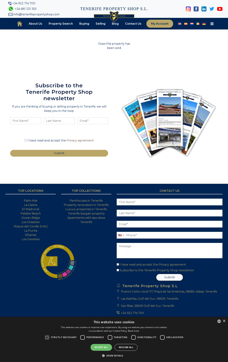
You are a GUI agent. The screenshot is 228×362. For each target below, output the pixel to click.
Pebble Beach (30, 213)
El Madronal (30, 209)
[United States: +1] (121, 235)
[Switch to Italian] (198, 23)
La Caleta (30, 205)
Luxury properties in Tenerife (86, 209)
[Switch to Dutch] (192, 23)
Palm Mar (31, 200)
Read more (133, 330)
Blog (115, 23)
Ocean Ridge (30, 217)
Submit (169, 277)
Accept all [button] (101, 347)
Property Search (61, 23)
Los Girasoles (31, 222)
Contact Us (133, 23)
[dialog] (114, 339)
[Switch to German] (204, 23)
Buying (84, 23)
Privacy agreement (80, 140)
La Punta (30, 230)
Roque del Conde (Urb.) (31, 226)
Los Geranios (31, 239)
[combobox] (219, 321)
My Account (160, 23)
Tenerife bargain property (86, 213)
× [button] (224, 321)
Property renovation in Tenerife (86, 205)
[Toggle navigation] (212, 23)
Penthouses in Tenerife (86, 200)
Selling (100, 23)
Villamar (31, 235)
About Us (35, 23)
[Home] (20, 24)
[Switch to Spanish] (186, 23)
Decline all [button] (126, 347)
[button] (114, 355)
